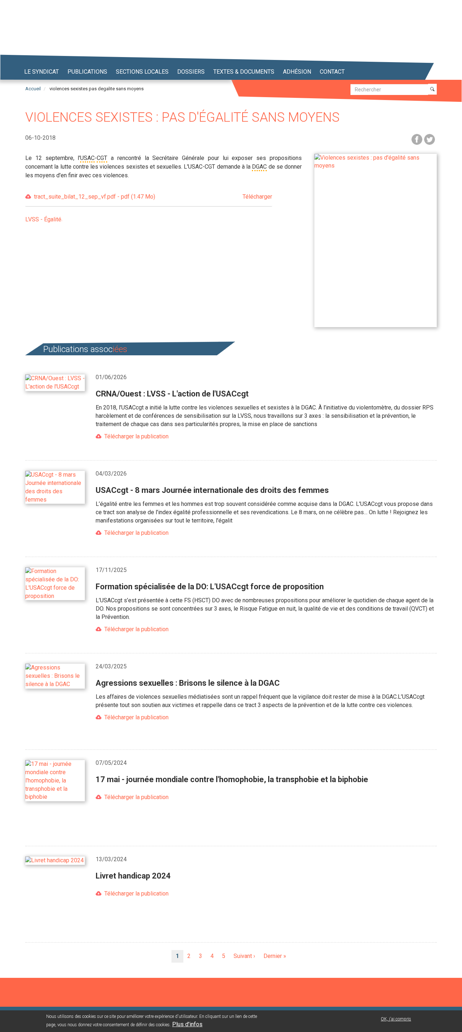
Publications (87, 71)
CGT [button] (102, 158)
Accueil (33, 88)
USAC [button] (87, 158)
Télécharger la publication (136, 436)
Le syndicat (41, 71)
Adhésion (297, 71)
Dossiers (191, 71)
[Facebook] (416, 138)
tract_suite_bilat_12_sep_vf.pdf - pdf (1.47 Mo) (153, 196)
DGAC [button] (259, 166)
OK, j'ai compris (396, 1019)
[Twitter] (429, 138)
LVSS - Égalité (43, 219)
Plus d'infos (187, 1024)
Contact (332, 71)
